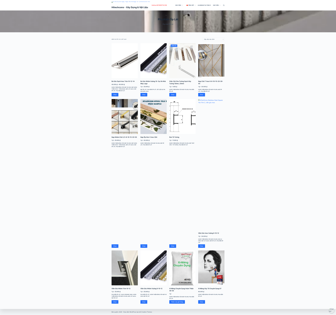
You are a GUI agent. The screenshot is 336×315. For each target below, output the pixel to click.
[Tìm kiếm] (223, 5)
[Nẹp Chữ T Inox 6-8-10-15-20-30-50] (211, 60)
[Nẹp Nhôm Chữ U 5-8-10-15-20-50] (125, 116)
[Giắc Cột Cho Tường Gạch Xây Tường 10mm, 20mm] (182, 60)
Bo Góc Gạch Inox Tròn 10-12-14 (123, 81)
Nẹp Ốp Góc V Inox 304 (148, 137)
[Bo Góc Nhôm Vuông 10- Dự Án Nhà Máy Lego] (153, 60)
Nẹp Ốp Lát (143, 89)
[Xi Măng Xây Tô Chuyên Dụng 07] (211, 267)
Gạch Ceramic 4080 (126, 294)
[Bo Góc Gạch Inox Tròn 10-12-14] (125, 60)
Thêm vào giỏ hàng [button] (177, 302)
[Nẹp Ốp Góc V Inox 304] (153, 116)
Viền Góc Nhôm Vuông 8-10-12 (151, 288)
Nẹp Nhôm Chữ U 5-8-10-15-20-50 (124, 137)
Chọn (115, 94)
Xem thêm (178, 5)
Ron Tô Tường (174, 137)
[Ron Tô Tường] (182, 116)
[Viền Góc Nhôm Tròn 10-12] (125, 267)
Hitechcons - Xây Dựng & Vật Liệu (130, 7)
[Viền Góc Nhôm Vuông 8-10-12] (153, 267)
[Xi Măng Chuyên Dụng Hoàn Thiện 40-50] (182, 267)
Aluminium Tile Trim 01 (204, 5)
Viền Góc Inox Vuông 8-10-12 (208, 233)
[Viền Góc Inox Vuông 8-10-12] (211, 164)
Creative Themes (146, 312)
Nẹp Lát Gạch (130, 89)
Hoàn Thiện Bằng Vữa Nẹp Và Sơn (121, 87)
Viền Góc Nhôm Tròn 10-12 (121, 288)
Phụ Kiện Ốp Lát (120, 90)
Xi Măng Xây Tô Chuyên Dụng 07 (209, 288)
